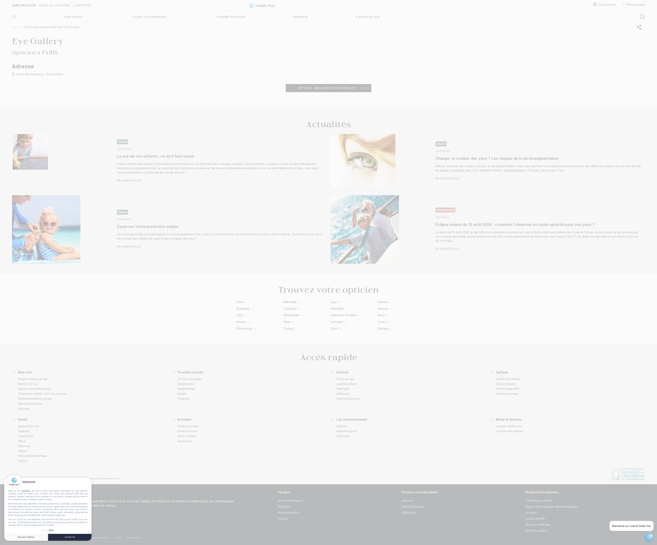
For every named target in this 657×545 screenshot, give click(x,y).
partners (26, 491)
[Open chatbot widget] (649, 537)
